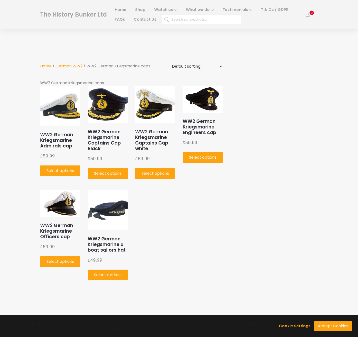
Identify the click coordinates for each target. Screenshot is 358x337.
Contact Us (145, 19)
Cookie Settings (295, 326)
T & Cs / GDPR (275, 9)
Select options (60, 170)
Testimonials (235, 9)
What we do (198, 9)
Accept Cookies (333, 326)
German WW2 (69, 66)
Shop (140, 9)
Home (120, 9)
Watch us (163, 9)
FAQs (120, 19)
